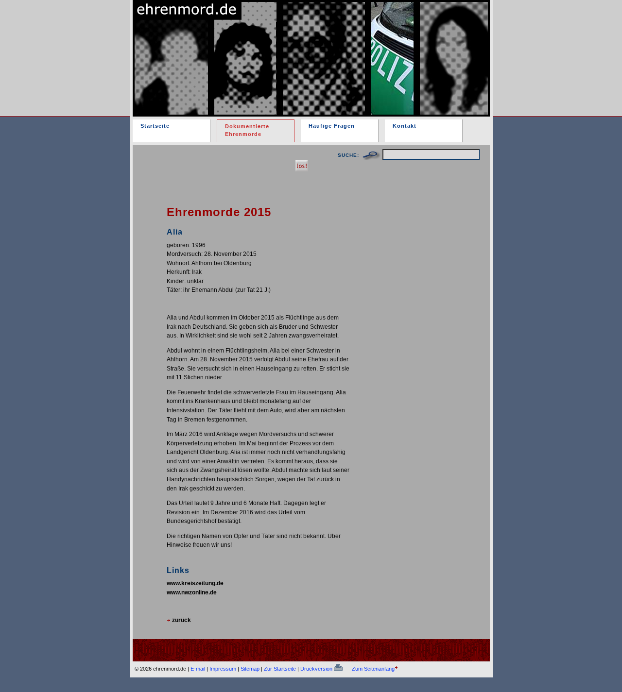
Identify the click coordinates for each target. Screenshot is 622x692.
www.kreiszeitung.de (195, 583)
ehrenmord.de (246, 50)
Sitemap (250, 669)
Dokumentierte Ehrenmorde (247, 130)
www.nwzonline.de (192, 592)
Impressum (222, 669)
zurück (181, 620)
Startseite (155, 126)
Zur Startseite (280, 669)
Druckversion (317, 669)
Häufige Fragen (332, 126)
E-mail (197, 669)
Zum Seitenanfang (373, 669)
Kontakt (404, 126)
